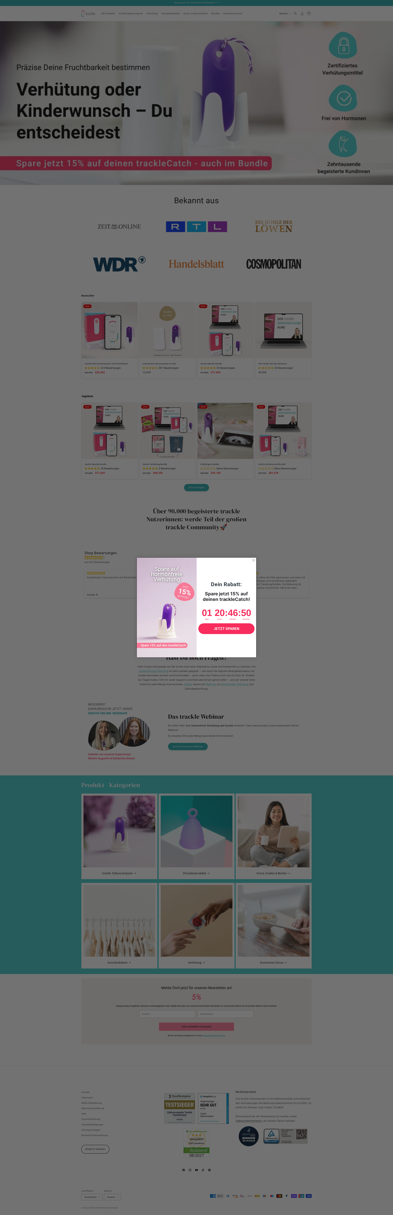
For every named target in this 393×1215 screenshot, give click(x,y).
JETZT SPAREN (226, 629)
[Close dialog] (253, 560)
